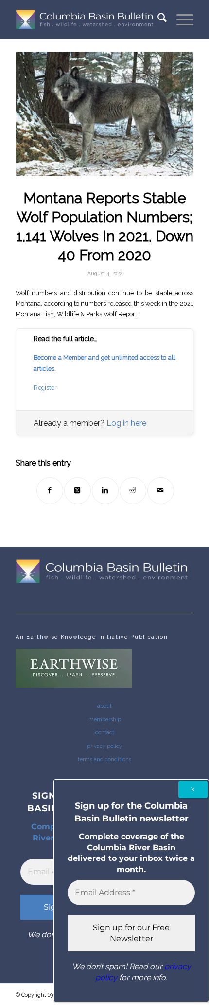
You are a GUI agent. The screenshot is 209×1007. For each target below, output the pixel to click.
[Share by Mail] (160, 490)
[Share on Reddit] (133, 490)
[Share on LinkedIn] (105, 490)
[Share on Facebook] (49, 490)
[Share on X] (77, 490)
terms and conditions (104, 759)
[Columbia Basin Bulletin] (86, 19)
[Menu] (180, 19)
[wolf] (104, 114)
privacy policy (104, 746)
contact (104, 732)
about (104, 706)
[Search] (157, 19)
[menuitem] (157, 19)
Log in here (126, 423)
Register (45, 387)
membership (104, 719)
